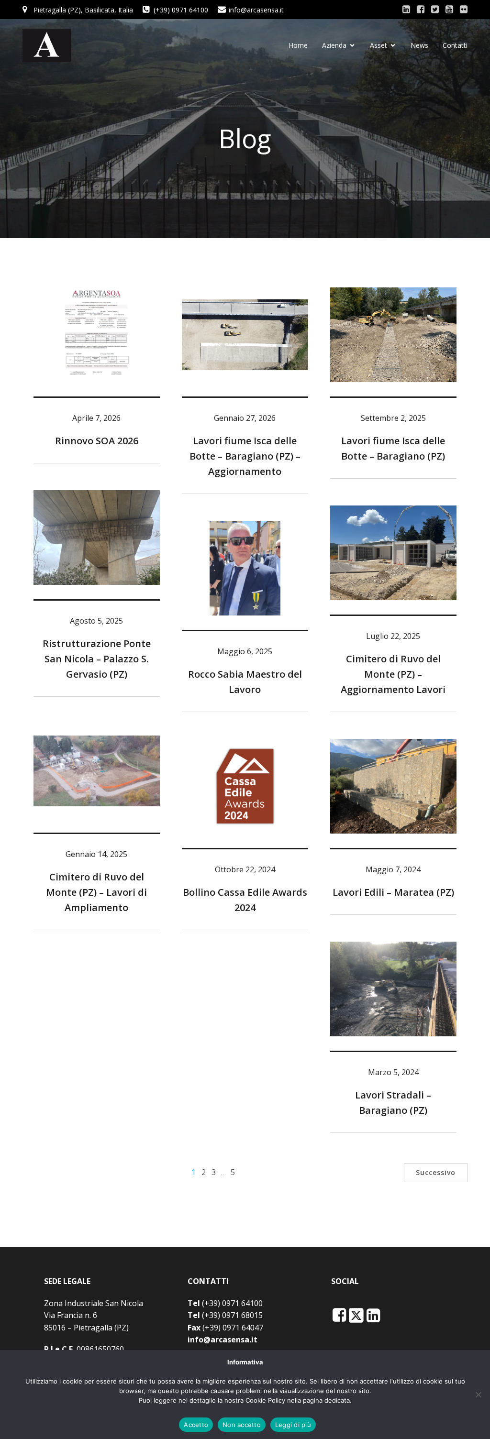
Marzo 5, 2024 (393, 1072)
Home (298, 45)
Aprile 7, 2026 (96, 418)
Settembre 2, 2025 (393, 418)
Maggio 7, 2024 (393, 869)
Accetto (196, 1424)
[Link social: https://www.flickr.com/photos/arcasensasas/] (464, 9)
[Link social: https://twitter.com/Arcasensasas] (435, 9)
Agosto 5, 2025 (96, 620)
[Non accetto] (478, 1394)
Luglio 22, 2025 (393, 636)
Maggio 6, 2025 (244, 651)
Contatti (455, 45)
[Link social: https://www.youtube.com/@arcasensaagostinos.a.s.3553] (449, 9)
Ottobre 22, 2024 (245, 869)
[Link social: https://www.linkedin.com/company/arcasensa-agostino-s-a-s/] (406, 9)
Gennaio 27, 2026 (245, 418)
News (419, 45)
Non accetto (242, 1424)
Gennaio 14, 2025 (96, 854)
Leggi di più (293, 1424)
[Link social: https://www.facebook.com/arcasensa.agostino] (420, 9)
